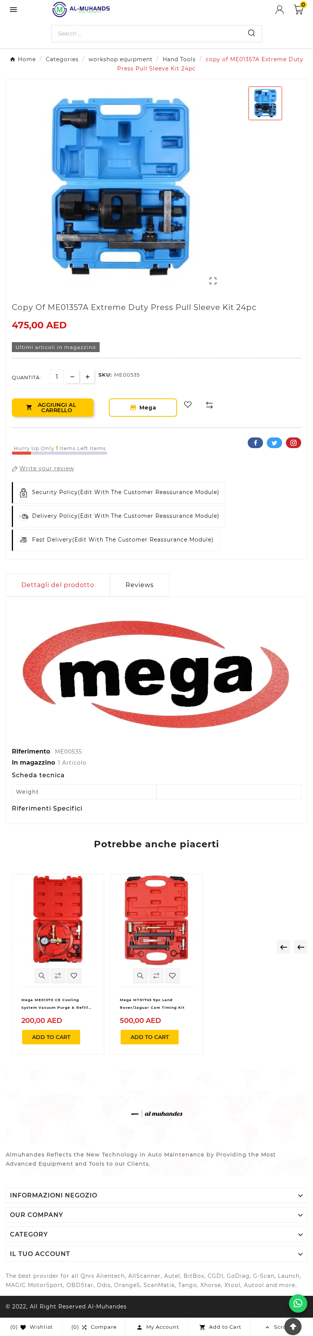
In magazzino (33, 762)
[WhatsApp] (298, 1303)
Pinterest (293, 442)
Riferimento (32, 751)
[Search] (251, 32)
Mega (152, 407)
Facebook (255, 442)
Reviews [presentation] (140, 585)
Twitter (274, 442)
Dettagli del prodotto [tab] (57, 585)
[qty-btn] (87, 376)
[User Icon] (284, 9)
